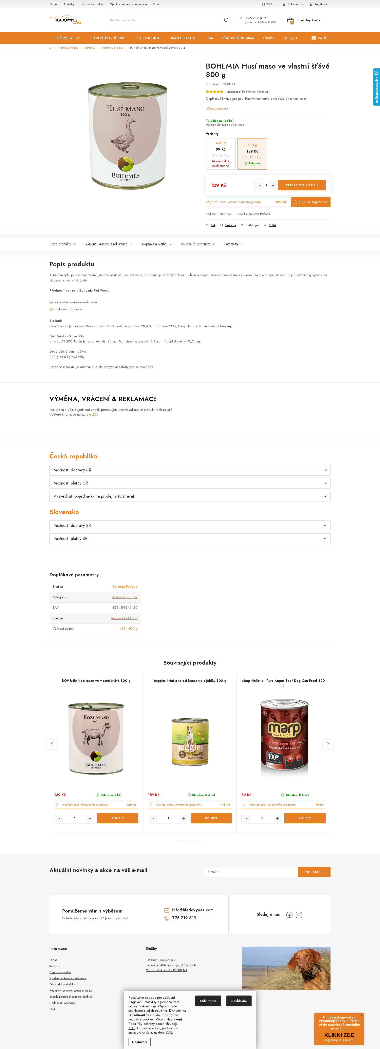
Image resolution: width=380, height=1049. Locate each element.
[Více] (319, 38)
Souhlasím (239, 1001)
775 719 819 (255, 18)
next (328, 744)
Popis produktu (60, 244)
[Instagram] (299, 915)
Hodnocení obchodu (62, 1003)
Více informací (217, 108)
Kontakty (69, 4)
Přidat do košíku (302, 185)
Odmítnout (208, 1001)
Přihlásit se (314, 872)
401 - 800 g (129, 628)
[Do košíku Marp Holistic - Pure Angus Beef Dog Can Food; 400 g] (305, 818)
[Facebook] (289, 915)
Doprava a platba (92, 4)
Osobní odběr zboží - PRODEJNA (166, 970)
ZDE (131, 1028)
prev (52, 744)
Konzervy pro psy (124, 597)
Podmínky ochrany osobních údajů (70, 991)
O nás (53, 4)
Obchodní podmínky (62, 984)
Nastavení (139, 1042)
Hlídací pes (252, 225)
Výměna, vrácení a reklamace (128, 4)
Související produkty (195, 244)
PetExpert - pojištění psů (160, 960)
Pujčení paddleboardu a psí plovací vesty (171, 965)
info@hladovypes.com (193, 910)
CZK (269, 4)
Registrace (320, 4)
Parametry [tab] (231, 244)
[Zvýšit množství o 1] (272, 185)
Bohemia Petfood (259, 214)
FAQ (52, 1009)
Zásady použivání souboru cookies (70, 997)
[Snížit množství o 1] (259, 185)
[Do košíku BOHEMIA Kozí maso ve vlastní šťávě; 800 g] (117, 818)
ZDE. (169, 1032)
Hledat (226, 20)
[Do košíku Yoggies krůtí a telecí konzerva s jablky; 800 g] (211, 818)
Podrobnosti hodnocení (255, 91)
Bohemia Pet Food (124, 618)
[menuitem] (69, 38)
